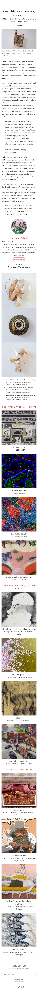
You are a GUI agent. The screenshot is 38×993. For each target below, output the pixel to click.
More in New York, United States (19, 587)
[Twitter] (19, 987)
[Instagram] (23, 987)
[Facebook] (15, 987)
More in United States (19, 769)
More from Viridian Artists (19, 407)
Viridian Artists (19, 238)
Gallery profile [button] (19, 259)
